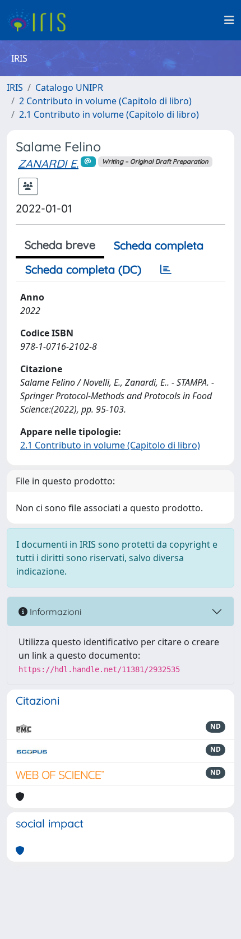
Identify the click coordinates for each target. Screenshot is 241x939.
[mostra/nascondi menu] (229, 20)
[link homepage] (41, 20)
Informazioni (54, 611)
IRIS (15, 87)
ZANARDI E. (48, 163)
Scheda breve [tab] (60, 245)
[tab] (166, 269)
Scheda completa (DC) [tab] (83, 269)
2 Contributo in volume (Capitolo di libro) (105, 101)
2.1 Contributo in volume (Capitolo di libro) (109, 114)
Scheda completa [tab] (158, 245)
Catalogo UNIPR (69, 87)
